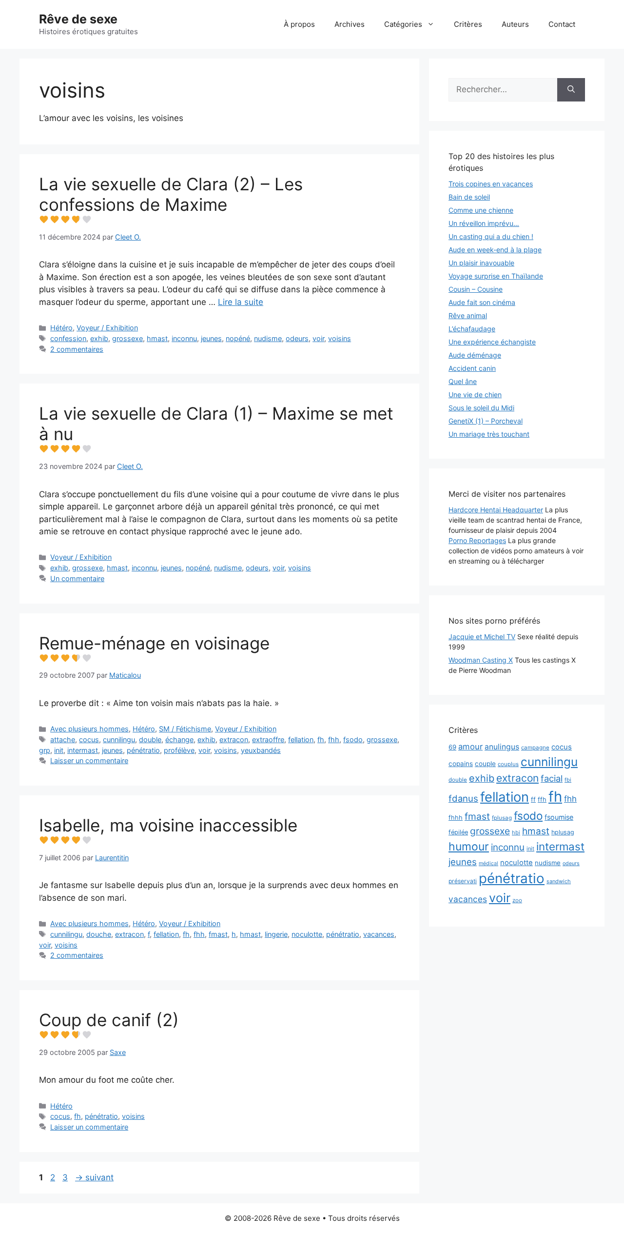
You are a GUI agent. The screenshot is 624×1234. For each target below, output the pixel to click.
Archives (349, 24)
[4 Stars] (76, 219)
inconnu (184, 338)
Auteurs (515, 24)
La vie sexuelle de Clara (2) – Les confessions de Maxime (171, 194)
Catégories (403, 24)
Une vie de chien (475, 394)
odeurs (297, 338)
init (58, 750)
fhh (333, 739)
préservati (462, 881)
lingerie (276, 934)
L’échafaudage (471, 328)
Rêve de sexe (78, 19)
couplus (508, 764)
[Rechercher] (571, 89)
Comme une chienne (480, 210)
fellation (300, 739)
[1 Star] (44, 219)
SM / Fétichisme (185, 729)
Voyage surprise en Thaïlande (495, 276)
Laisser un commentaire (89, 760)
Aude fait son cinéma (481, 302)
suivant (94, 1177)
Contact (561, 24)
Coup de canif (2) (109, 1020)
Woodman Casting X (480, 660)
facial (552, 778)
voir (318, 338)
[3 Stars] (65, 219)
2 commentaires (76, 349)
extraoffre (268, 739)
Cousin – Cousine (475, 289)
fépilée (458, 832)
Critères (468, 24)
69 (452, 747)
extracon (233, 739)
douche (98, 934)
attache (62, 739)
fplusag (502, 817)
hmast (157, 338)
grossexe (127, 338)
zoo (517, 900)
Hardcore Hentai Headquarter (495, 510)
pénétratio (143, 750)
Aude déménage (474, 355)
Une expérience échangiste (492, 342)
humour (468, 846)
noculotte (307, 934)
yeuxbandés (261, 750)
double (150, 739)
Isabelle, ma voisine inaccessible (168, 825)
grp (44, 750)
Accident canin (472, 368)
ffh (542, 799)
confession (68, 338)
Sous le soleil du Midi (481, 408)
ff (533, 799)
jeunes (211, 338)
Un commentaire (77, 578)
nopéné (238, 338)
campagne (535, 747)
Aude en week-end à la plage (495, 249)
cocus (89, 739)
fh (320, 739)
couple (485, 764)
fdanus (463, 798)
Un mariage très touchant (488, 434)
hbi (516, 832)
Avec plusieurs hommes (89, 729)
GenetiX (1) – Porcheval (485, 421)
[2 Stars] (54, 219)
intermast (82, 750)
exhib (99, 338)
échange (179, 739)
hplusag (562, 832)
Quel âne (462, 381)
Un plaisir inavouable (481, 263)
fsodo (353, 739)
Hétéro (61, 328)
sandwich (558, 881)
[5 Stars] (87, 219)
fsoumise (559, 817)
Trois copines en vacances (490, 184)
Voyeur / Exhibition (107, 328)
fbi (568, 779)
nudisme (268, 338)
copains (460, 764)
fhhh (455, 817)
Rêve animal (467, 315)
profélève (179, 750)
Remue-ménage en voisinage (154, 643)
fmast (218, 934)
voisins (339, 338)
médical (488, 863)
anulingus (502, 746)
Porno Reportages (477, 540)
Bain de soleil (469, 197)
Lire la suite (240, 302)
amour (470, 746)
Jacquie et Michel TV (481, 636)
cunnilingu (119, 739)
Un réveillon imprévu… (483, 223)
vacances (378, 934)
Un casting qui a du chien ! (490, 236)
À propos (299, 24)
